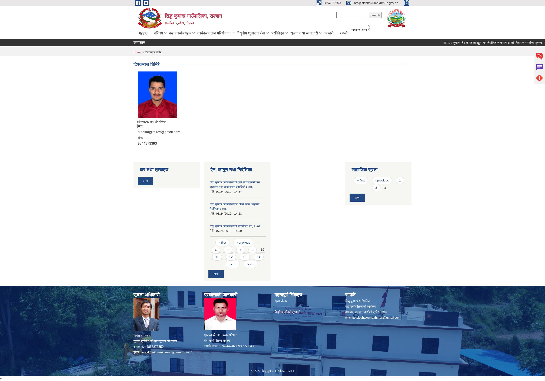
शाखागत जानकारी (360, 29)
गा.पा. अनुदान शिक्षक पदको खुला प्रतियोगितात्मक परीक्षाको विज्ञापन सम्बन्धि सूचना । (481, 42)
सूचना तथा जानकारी (304, 33)
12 (231, 257)
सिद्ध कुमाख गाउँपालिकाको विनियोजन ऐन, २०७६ (235, 226)
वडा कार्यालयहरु (180, 33)
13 (245, 257)
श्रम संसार (281, 301)
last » (250, 264)
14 (258, 257)
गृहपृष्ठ (143, 33)
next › (233, 264)
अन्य (145, 181)
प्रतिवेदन (277, 33)
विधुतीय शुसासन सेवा (251, 33)
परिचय (158, 33)
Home (137, 52)
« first (222, 242)
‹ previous (243, 242)
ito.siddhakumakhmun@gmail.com (165, 352)
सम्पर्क (344, 33)
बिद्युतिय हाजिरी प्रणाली (287, 312)
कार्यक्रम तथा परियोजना (213, 33)
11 (217, 257)
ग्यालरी (328, 33)
